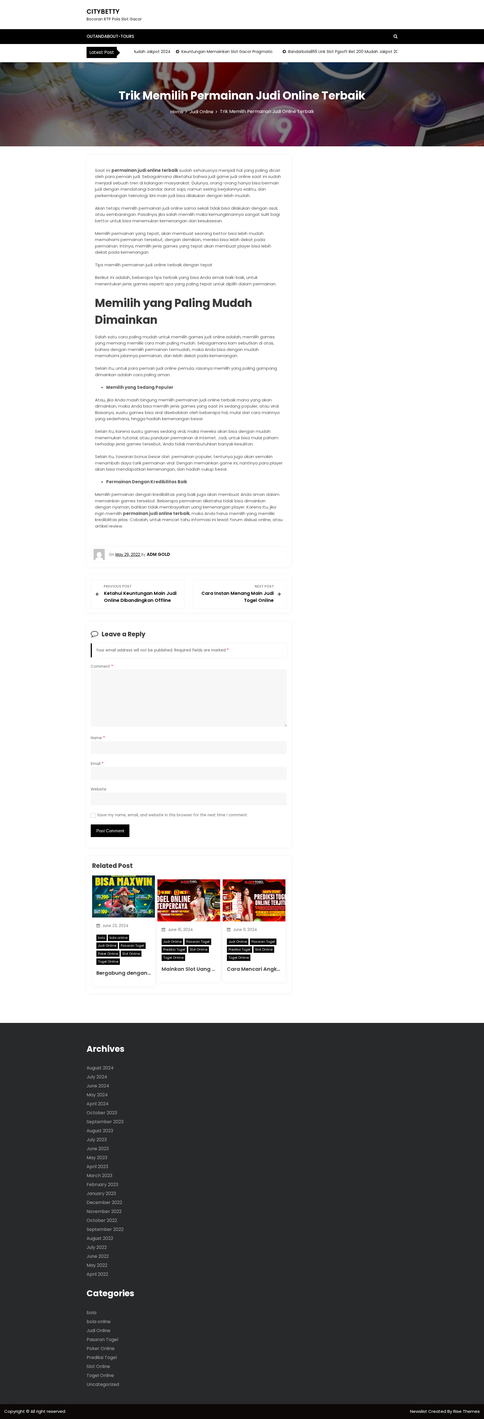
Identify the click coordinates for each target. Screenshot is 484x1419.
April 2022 (97, 1274)
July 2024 (97, 1077)
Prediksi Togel (174, 949)
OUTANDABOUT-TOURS (110, 36)
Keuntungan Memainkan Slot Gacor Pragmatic (208, 51)
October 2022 (102, 1220)
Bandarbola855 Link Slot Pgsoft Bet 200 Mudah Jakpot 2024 (327, 51)
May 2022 (97, 1265)
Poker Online (108, 953)
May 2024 (97, 1095)
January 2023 (101, 1193)
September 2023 (105, 1121)
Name (98, 738)
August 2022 (100, 1238)
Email (97, 763)
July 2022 (97, 1247)
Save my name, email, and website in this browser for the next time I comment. (172, 815)
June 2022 (98, 1256)
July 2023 (97, 1139)
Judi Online (107, 945)
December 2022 (104, 1202)
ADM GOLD (158, 554)
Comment (102, 666)
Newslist (419, 1411)
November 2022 (104, 1211)
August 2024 (100, 1068)
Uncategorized (103, 1384)
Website (98, 789)
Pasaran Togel (132, 945)
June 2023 (98, 1148)
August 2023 (100, 1130)
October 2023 (102, 1113)
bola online (118, 937)
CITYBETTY (103, 11)
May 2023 (97, 1157)
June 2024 (98, 1086)
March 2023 (99, 1175)
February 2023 (102, 1184)
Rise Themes (466, 1411)
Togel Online (108, 961)
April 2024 (98, 1104)
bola (101, 937)
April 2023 (97, 1166)
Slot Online (131, 953)
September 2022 (105, 1229)
